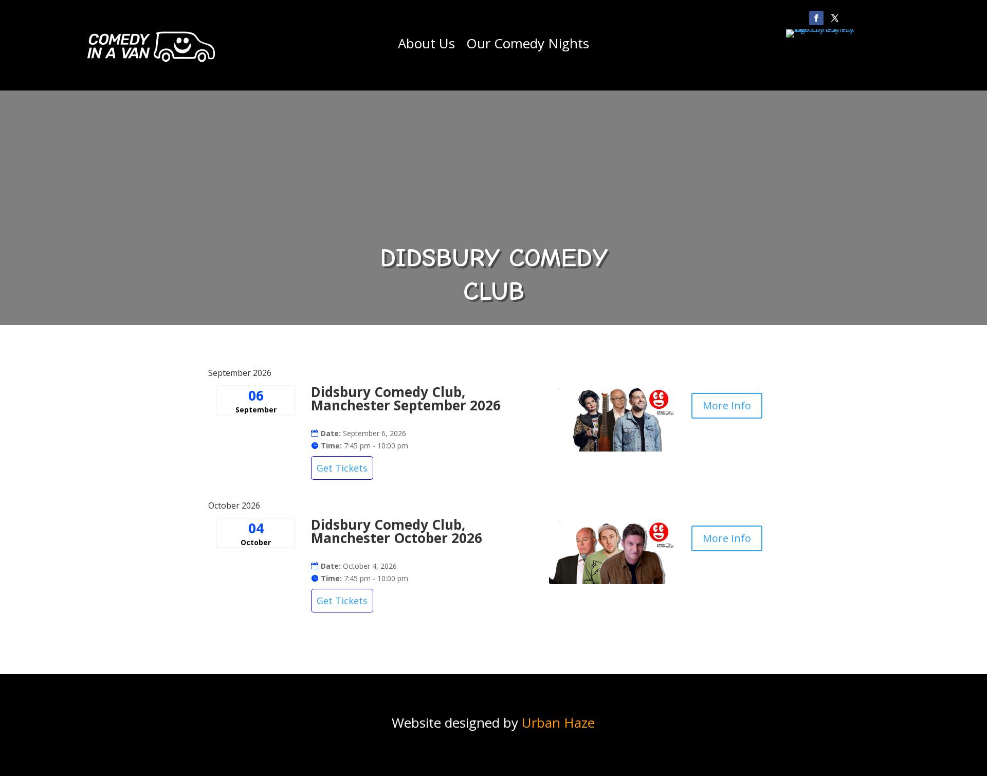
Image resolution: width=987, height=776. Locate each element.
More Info (727, 405)
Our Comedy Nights (527, 45)
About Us (426, 45)
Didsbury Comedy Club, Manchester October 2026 (396, 531)
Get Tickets (342, 468)
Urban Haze (558, 722)
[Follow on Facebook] (816, 18)
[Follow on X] (835, 18)
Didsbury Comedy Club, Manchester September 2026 (406, 398)
